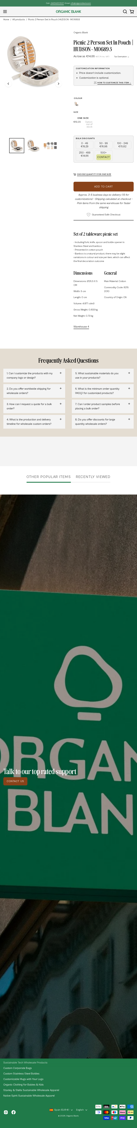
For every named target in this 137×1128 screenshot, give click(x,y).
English (80, 1110)
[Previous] (8, 83)
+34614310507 (57, 3)
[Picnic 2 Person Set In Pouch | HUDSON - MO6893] (16, 145)
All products (18, 19)
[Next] (58, 83)
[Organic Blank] (68, 11)
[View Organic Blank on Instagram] (5, 1112)
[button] (124, 11)
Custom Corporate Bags (17, 1068)
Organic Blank (81, 32)
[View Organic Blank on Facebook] (13, 1112)
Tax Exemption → (121, 57)
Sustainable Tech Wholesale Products (25, 1062)
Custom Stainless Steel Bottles (21, 1073)
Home (6, 19)
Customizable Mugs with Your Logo (23, 1079)
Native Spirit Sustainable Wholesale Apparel (29, 1095)
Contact (103, 157)
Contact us (15, 781)
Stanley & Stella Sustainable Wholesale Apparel (31, 1090)
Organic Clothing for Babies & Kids (23, 1084)
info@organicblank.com (81, 3)
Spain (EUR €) (61, 1110)
